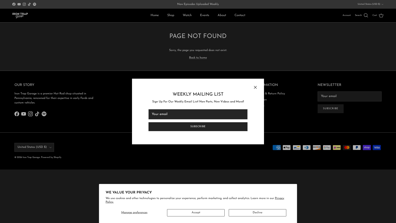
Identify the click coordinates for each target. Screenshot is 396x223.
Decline (257, 212)
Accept (196, 212)
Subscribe (198, 126)
